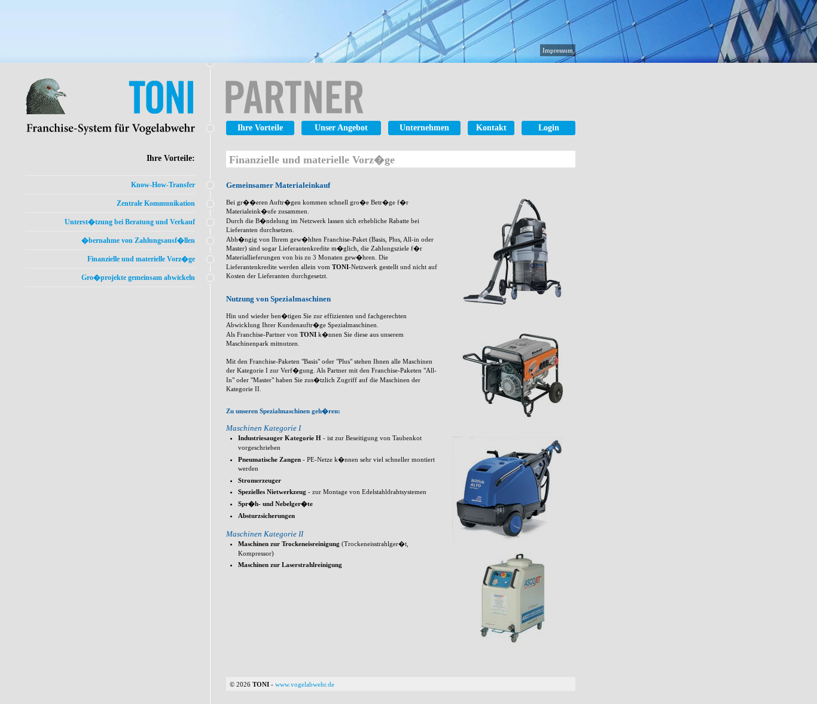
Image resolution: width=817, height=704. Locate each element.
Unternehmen (424, 127)
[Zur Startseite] (177, 110)
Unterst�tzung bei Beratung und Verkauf (130, 222)
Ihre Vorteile (260, 127)
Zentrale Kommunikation (156, 203)
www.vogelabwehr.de (304, 684)
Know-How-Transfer (163, 185)
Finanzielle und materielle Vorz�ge (141, 259)
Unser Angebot (341, 127)
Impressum (557, 50)
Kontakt (491, 127)
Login (548, 127)
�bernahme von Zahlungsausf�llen (138, 240)
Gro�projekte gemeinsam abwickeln (138, 277)
